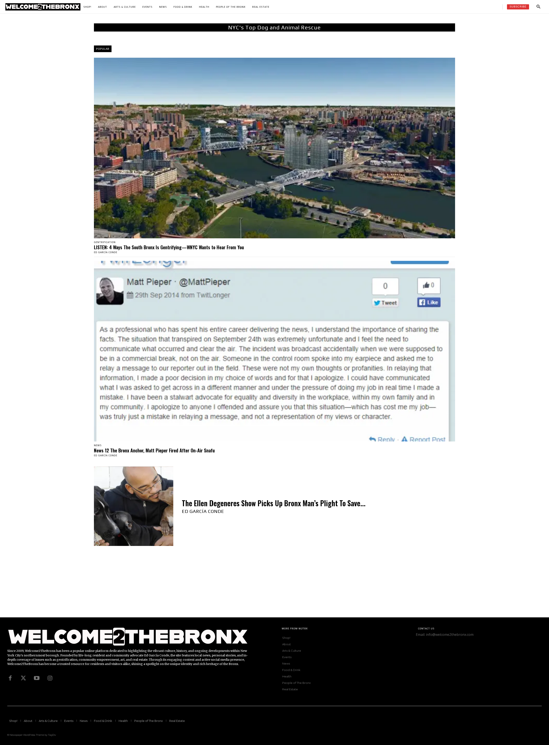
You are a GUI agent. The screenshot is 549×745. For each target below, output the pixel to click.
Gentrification (105, 242)
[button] (538, 7)
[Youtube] (36, 678)
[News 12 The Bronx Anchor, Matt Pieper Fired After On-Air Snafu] (274, 351)
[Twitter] (23, 678)
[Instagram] (50, 678)
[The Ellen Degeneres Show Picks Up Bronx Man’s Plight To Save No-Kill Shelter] (133, 506)
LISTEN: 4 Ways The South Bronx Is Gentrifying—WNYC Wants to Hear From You (169, 247)
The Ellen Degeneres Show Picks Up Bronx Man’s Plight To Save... (273, 503)
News (98, 445)
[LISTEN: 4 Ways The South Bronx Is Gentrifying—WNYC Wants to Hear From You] (274, 148)
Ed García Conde (105, 252)
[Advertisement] (128, 587)
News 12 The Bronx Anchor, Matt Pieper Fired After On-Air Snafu (154, 450)
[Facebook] (10, 678)
